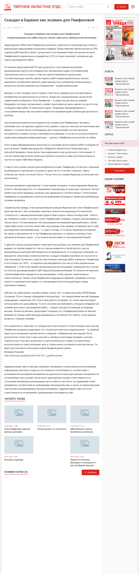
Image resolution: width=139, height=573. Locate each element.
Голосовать (120, 171)
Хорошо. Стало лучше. (118, 153)
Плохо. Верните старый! (118, 164)
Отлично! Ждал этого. (117, 150)
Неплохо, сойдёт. (115, 157)
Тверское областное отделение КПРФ (38, 7)
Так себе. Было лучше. (118, 160)
